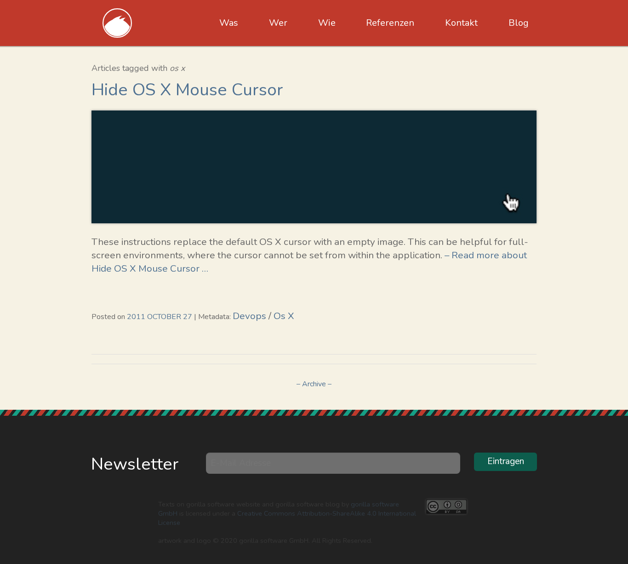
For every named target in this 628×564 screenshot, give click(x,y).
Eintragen (505, 461)
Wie (327, 23)
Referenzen (390, 23)
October (164, 317)
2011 (136, 317)
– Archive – (314, 384)
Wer (278, 23)
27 (187, 317)
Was (228, 23)
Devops (249, 315)
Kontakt (461, 23)
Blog (518, 23)
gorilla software (117, 23)
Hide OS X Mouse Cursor (187, 89)
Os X (284, 315)
